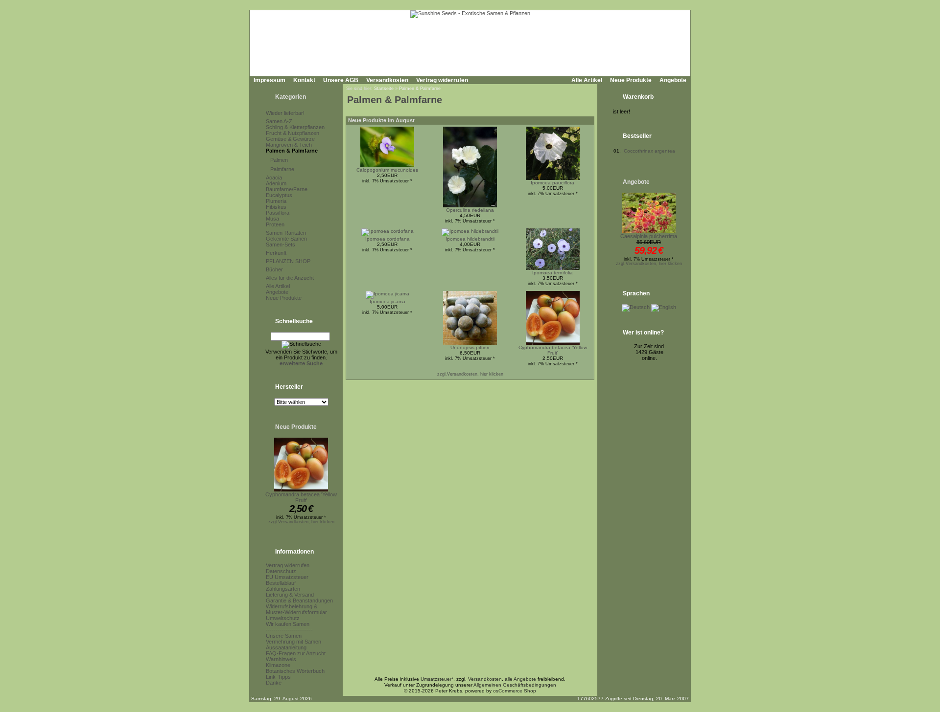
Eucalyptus (279, 195)
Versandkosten (387, 80)
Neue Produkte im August (381, 120)
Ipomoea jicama (387, 301)
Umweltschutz (283, 618)
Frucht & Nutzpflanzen (292, 133)
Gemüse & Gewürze (290, 139)
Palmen (279, 160)
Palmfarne (282, 169)
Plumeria (276, 201)
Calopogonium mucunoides (387, 170)
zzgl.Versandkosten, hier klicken (301, 521)
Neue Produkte (631, 80)
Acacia (274, 177)
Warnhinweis (281, 659)
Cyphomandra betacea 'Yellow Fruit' (301, 497)
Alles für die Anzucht (290, 278)
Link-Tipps (278, 677)
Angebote (672, 80)
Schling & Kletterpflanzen (295, 127)
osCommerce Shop (514, 690)
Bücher (274, 269)
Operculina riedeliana (470, 210)
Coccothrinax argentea (649, 151)
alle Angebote (520, 679)
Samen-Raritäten (286, 233)
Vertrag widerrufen (442, 80)
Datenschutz (281, 571)
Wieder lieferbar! (285, 113)
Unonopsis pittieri (469, 347)
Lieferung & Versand (290, 595)
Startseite (384, 88)
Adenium (276, 183)
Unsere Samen (284, 636)
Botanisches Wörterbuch (295, 671)
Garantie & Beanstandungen (299, 600)
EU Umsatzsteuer (287, 577)
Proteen (275, 224)
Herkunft (276, 253)
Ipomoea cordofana (387, 239)
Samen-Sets (280, 244)
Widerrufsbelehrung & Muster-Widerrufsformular (296, 609)
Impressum (269, 80)
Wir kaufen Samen (287, 624)
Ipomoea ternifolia (552, 272)
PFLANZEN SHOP (288, 261)
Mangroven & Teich (289, 145)
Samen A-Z (279, 121)
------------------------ (289, 630)
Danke (274, 683)
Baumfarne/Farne (286, 189)
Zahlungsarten (283, 589)
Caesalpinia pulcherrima (648, 236)
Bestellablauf (281, 583)
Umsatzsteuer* (437, 679)
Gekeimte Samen (286, 239)
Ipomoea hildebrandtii (470, 239)
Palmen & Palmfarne (292, 151)
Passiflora (277, 213)
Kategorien (290, 96)
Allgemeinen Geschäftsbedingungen (514, 685)
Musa (272, 219)
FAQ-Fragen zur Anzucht (296, 653)
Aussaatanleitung (286, 647)
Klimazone (278, 665)
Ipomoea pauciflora (552, 182)
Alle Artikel (586, 80)
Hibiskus (276, 207)
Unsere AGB (340, 80)
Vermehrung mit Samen (293, 642)
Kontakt (304, 80)
